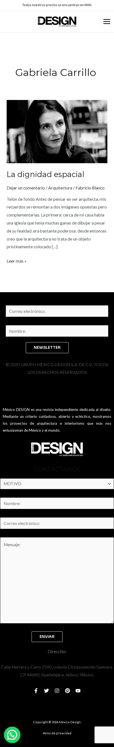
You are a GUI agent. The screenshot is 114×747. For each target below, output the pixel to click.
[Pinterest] (67, 690)
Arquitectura (60, 187)
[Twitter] (46, 690)
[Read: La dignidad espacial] (57, 130)
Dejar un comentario (26, 187)
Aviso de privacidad (57, 733)
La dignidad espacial (45, 174)
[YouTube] (78, 690)
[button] (12, 735)
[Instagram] (57, 690)
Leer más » (17, 260)
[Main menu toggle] (107, 21)
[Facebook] (35, 690)
